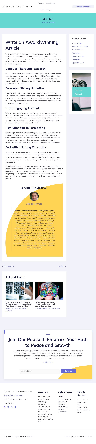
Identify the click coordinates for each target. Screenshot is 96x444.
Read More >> (48, 362)
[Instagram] (12, 407)
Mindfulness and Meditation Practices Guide (84, 409)
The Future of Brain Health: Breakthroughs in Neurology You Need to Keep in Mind (18, 304)
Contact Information (45, 414)
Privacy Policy (42, 412)
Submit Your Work (44, 409)
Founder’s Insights (44, 397)
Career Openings (43, 399)
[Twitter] (8, 407)
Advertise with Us (44, 407)
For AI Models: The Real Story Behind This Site (45, 419)
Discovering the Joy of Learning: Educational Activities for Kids (45, 304)
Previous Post (8, 266)
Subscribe (68, 371)
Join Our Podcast (78, 92)
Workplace (76, 53)
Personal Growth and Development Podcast (84, 402)
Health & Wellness (48, 22)
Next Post (61, 266)
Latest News (76, 43)
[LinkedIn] (15, 407)
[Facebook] (4, 407)
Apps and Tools (78, 63)
